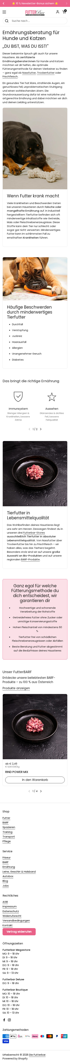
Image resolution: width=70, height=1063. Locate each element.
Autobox (8, 876)
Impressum (10, 906)
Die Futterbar (37, 1054)
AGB (5, 902)
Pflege (7, 841)
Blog (5, 881)
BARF (5, 822)
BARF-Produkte (30, 559)
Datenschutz (11, 911)
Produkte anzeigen (16, 688)
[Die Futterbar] (35, 12)
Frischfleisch (10, 76)
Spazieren (9, 827)
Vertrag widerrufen (19, 931)
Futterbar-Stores (34, 532)
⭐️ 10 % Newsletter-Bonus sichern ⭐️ (35, 3)
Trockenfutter (46, 72)
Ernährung (9, 867)
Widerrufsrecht (12, 916)
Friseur (7, 857)
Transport (9, 836)
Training (7, 832)
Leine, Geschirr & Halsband (19, 871)
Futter (6, 818)
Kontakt (8, 925)
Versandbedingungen (16, 920)
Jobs (6, 885)
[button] (64, 12)
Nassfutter (29, 72)
